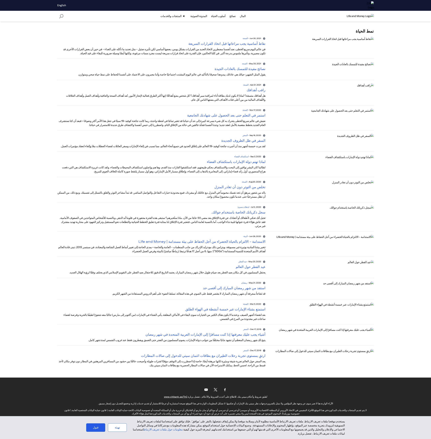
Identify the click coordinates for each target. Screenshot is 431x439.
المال (243, 16)
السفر (245, 135)
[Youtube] (206, 390)
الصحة (245, 38)
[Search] (61, 16)
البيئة (245, 236)
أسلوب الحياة (218, 16)
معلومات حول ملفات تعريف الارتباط (163, 429)
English (61, 5)
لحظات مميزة (243, 207)
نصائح (232, 16)
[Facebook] (225, 390)
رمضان (244, 282)
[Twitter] (215, 390)
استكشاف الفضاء (241, 156)
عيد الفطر (243, 261)
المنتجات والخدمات (170, 16)
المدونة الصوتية (198, 16)
